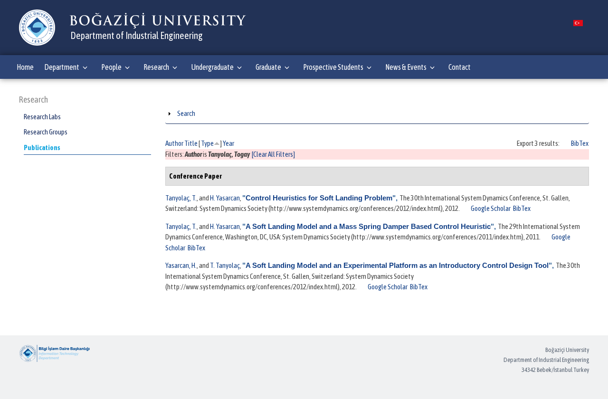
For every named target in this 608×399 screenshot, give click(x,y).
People (111, 67)
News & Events (406, 67)
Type (207, 143)
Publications (42, 147)
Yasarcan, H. (181, 265)
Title (191, 143)
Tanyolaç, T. (181, 198)
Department (61, 67)
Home (25, 67)
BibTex (580, 143)
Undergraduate (212, 67)
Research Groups (45, 132)
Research (156, 67)
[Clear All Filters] (273, 154)
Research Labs (42, 117)
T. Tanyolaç (225, 265)
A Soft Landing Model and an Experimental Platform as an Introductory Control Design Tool (397, 265)
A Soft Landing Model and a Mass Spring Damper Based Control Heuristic (368, 226)
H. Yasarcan (225, 198)
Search (186, 113)
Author (174, 143)
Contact (459, 67)
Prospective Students (333, 67)
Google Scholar (491, 208)
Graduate (268, 67)
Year (228, 143)
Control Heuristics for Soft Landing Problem (319, 198)
